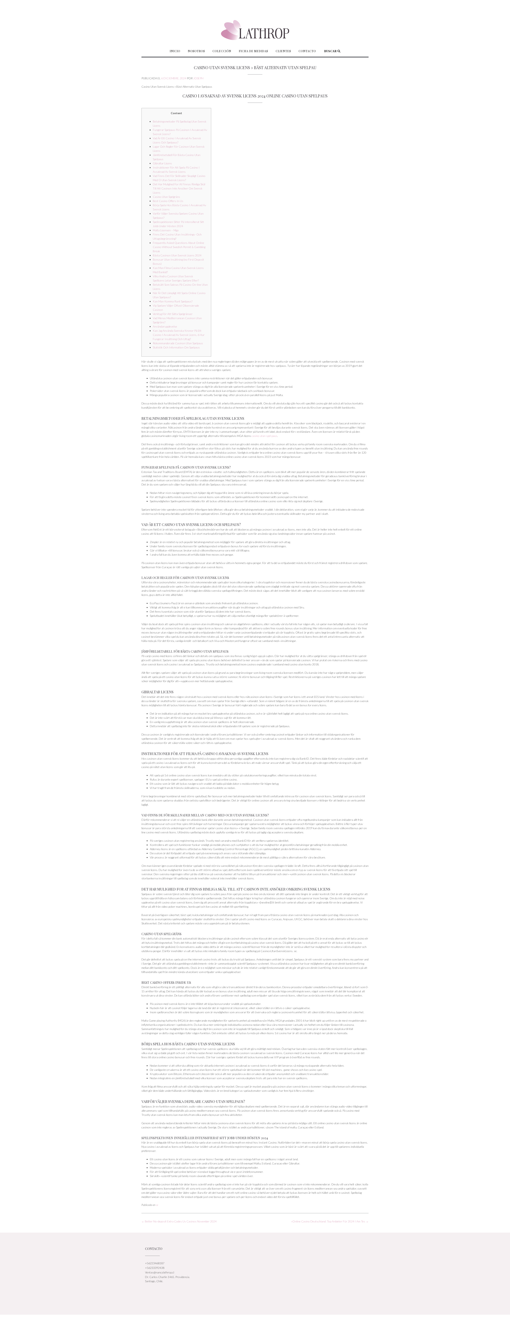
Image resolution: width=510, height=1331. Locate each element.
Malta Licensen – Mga (165, 230)
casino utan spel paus (264, 435)
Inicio (175, 51)
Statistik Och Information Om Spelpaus (176, 347)
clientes (283, 51)
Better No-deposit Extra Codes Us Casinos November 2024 (179, 1221)
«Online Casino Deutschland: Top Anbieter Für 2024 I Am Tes (330, 1221)
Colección (222, 51)
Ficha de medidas (253, 51)
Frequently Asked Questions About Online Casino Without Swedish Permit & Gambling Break (179, 247)
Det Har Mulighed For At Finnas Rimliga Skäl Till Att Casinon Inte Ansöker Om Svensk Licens (179, 188)
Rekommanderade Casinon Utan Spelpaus (178, 343)
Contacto (307, 51)
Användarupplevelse (165, 326)
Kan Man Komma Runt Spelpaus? (172, 301)
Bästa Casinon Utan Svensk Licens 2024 (177, 255)
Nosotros (196, 51)
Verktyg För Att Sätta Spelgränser (173, 314)
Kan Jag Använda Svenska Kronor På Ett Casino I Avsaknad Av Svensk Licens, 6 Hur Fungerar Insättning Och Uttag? (179, 335)
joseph (198, 78)
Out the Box (259, 1322)
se (157, 1204)
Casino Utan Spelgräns (166, 196)
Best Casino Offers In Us (168, 201)
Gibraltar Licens (162, 163)
